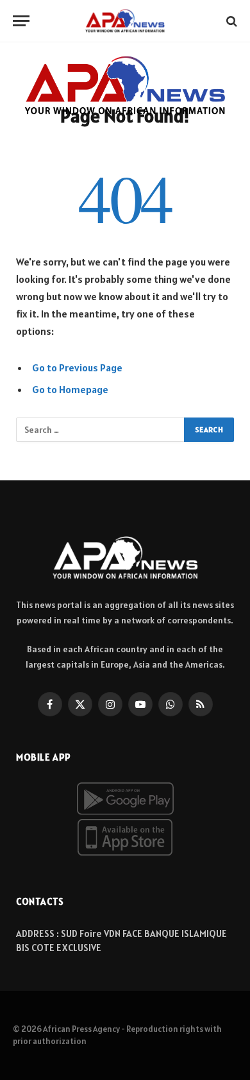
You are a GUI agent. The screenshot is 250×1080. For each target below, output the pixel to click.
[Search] (230, 20)
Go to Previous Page (77, 367)
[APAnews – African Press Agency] (125, 21)
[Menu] (21, 20)
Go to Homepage (70, 389)
